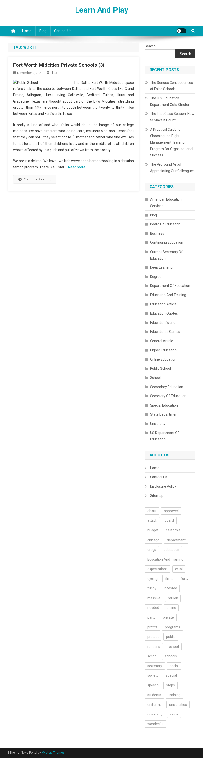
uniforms (154, 705)
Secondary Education (166, 387)
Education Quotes (164, 313)
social (174, 666)
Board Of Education (165, 224)
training (174, 695)
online (171, 608)
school (152, 656)
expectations (157, 569)
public (170, 637)
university (154, 714)
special (171, 675)
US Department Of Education (164, 436)
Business (157, 233)
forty (184, 579)
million (173, 598)
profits (152, 627)
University (157, 424)
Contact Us (62, 31)
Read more (76, 167)
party (151, 617)
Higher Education (163, 350)
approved (171, 511)
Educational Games (165, 332)
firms (169, 579)
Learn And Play (101, 10)
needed (153, 608)
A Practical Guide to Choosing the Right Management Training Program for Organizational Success (171, 142)
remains (153, 647)
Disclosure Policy (163, 486)
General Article (161, 341)
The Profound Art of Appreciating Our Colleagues (172, 167)
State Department (164, 414)
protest (153, 637)
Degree (155, 277)
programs (172, 627)
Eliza (54, 73)
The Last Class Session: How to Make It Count (172, 117)
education (171, 550)
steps (170, 685)
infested (170, 588)
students (154, 695)
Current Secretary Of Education (166, 255)
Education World (162, 323)
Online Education (163, 359)
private (168, 617)
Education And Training (168, 295)
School (155, 378)
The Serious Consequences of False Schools (171, 86)
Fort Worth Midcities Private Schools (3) (58, 65)
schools (171, 656)
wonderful (155, 724)
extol (179, 569)
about (151, 511)
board (169, 520)
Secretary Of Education (168, 396)
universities (178, 705)
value (174, 714)
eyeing (152, 579)
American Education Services (166, 202)
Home (26, 31)
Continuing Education (166, 242)
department (176, 540)
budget (152, 530)
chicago (153, 540)
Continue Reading (37, 179)
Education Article (163, 304)
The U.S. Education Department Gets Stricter (169, 101)
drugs (151, 550)
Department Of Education (170, 286)
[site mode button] (181, 30)
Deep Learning (161, 267)
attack (152, 520)
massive (153, 598)
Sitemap (156, 496)
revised (173, 647)
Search (150, 46)
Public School (160, 368)
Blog (42, 31)
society (152, 675)
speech (153, 685)
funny (151, 588)
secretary (154, 666)
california (173, 530)
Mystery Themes (53, 752)
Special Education (164, 405)
